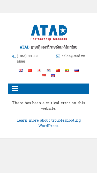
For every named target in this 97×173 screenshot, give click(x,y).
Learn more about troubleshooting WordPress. (49, 123)
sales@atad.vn (73, 56)
